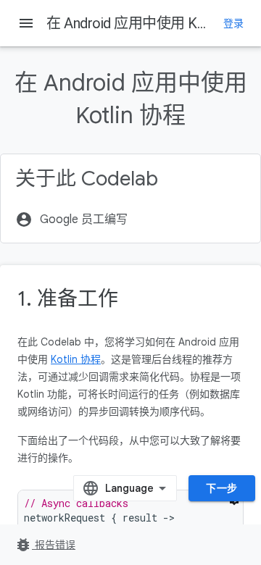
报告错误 (44, 544)
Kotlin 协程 (76, 359)
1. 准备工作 (67, 298)
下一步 (222, 488)
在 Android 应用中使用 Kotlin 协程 (150, 23)
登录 (233, 23)
